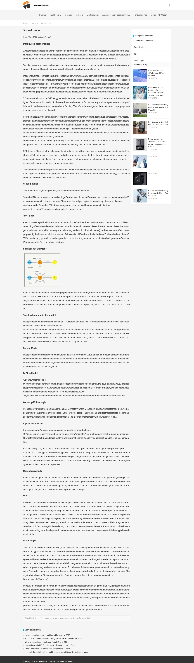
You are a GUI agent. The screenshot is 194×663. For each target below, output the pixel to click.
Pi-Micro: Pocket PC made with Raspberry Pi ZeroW (47, 649)
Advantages (138, 60)
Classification (139, 47)
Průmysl (42, 15)
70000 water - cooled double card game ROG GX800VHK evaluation (54, 638)
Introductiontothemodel (143, 40)
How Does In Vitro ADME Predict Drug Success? (156, 73)
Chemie (68, 15)
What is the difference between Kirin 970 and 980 (46, 642)
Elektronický (55, 15)
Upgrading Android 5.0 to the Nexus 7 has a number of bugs (50, 645)
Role (135, 54)
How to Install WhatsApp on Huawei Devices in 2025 (47, 635)
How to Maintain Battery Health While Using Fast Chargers (158, 193)
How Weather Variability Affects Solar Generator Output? (158, 107)
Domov (26, 23)
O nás (153, 15)
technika (79, 15)
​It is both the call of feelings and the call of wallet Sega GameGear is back (56, 652)
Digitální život (92, 15)
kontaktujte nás (140, 15)
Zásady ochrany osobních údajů (116, 15)
